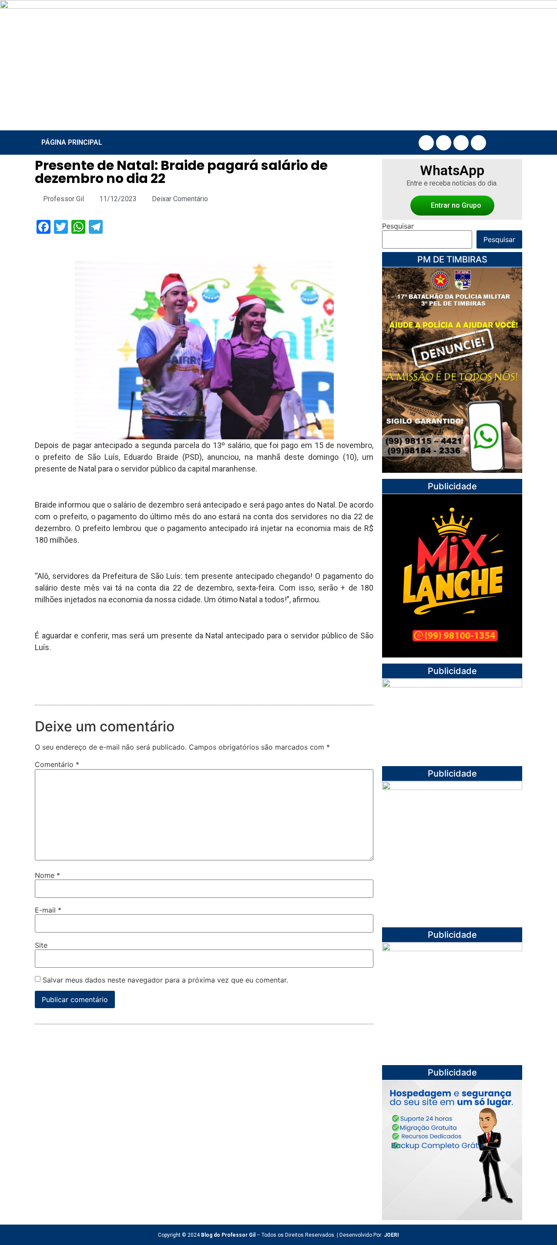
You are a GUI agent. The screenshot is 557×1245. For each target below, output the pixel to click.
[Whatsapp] (478, 142)
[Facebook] (426, 142)
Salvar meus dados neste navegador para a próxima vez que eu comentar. (165, 979)
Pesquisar (398, 225)
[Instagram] (443, 142)
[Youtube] (461, 142)
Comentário (57, 764)
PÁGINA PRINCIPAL (71, 142)
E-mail (48, 909)
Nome (47, 875)
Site (41, 945)
